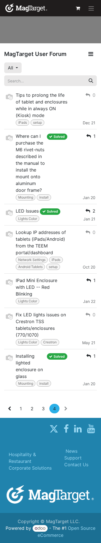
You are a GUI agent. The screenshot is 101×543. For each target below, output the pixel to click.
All (11, 68)
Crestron (50, 342)
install (44, 197)
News (71, 451)
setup (37, 122)
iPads (22, 122)
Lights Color (27, 219)
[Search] (91, 80)
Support (73, 458)
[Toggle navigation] (91, 8)
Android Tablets (30, 267)
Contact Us (76, 464)
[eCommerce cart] (77, 8)
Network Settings (31, 260)
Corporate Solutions (30, 468)
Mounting (25, 197)
